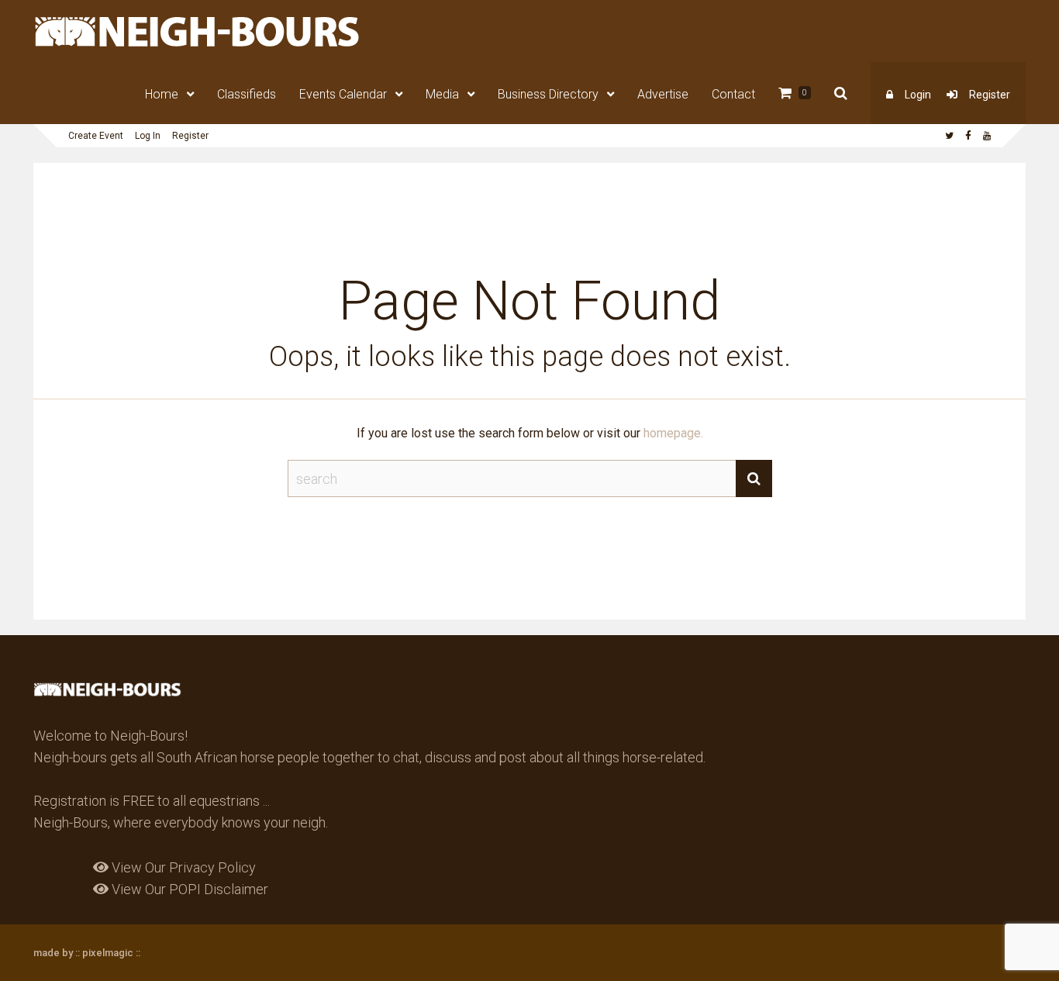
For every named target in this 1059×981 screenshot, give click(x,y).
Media (442, 94)
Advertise (662, 94)
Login (918, 94)
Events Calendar (343, 94)
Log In (147, 135)
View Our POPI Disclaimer (188, 889)
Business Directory (548, 94)
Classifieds (246, 94)
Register (989, 94)
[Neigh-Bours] (197, 45)
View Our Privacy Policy (182, 867)
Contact (733, 94)
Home (161, 94)
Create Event (95, 135)
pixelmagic (107, 953)
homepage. (673, 433)
